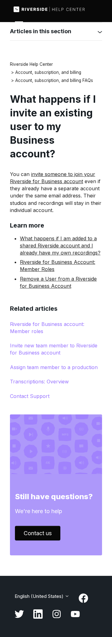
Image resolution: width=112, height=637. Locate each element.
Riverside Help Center (31, 64)
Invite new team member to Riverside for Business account (53, 349)
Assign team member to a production (54, 367)
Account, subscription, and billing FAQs (54, 80)
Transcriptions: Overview (39, 381)
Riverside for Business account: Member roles (47, 327)
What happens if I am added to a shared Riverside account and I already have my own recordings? (60, 245)
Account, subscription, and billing (48, 72)
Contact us (38, 533)
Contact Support (29, 396)
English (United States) (40, 596)
